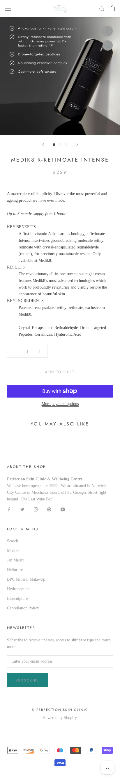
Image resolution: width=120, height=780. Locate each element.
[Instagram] (36, 509)
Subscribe (27, 680)
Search (12, 541)
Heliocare (15, 570)
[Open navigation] (8, 8)
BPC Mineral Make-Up (26, 579)
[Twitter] (22, 509)
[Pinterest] (49, 509)
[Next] (77, 144)
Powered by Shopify (60, 717)
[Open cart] (112, 8)
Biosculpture (17, 598)
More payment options (60, 404)
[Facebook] (9, 509)
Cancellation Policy (23, 608)
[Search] (102, 8)
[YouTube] (63, 509)
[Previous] (43, 144)
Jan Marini (15, 560)
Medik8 (13, 550)
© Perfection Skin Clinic (60, 709)
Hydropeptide (18, 589)
